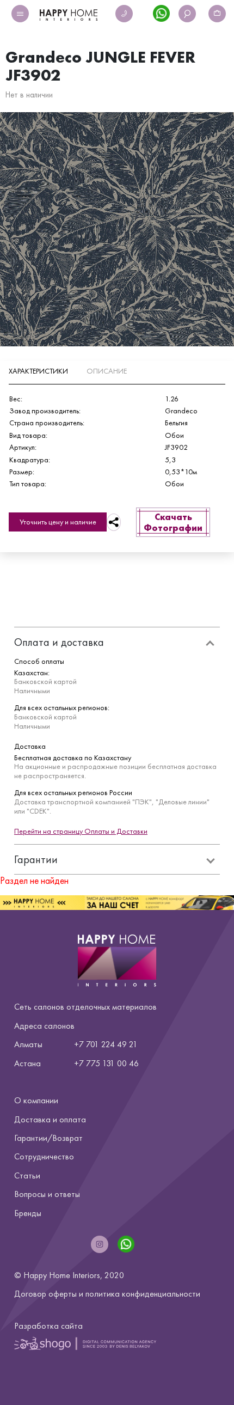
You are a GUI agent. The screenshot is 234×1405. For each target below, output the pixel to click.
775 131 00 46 (112, 1063)
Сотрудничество (44, 1156)
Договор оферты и (107, 1293)
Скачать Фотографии (173, 522)
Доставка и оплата (50, 1119)
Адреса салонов (44, 1025)
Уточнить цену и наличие (58, 522)
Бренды (27, 1213)
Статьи (27, 1175)
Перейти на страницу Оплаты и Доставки (80, 831)
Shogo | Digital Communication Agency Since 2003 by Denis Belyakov (85, 1343)
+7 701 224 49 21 (106, 1044)
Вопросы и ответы (47, 1194)
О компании (36, 1100)
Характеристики (38, 371)
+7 (79, 1063)
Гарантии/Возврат (48, 1138)
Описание (107, 371)
